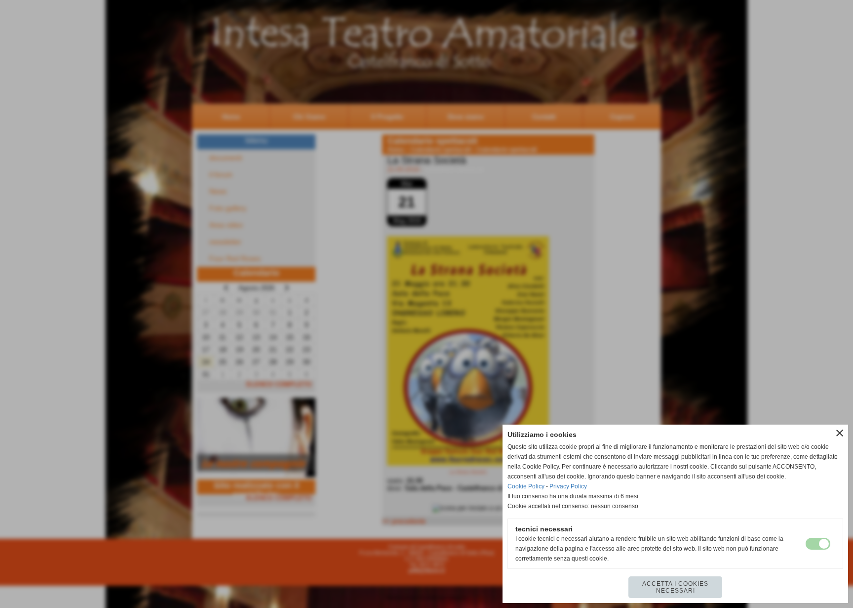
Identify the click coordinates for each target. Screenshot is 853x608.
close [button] (840, 433)
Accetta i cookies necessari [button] (675, 587)
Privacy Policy (568, 486)
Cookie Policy (525, 486)
